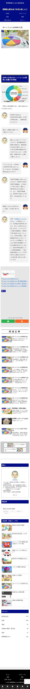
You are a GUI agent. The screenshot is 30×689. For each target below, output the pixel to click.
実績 (4, 291)
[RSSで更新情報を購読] (22, 321)
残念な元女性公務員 (9, 508)
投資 (8, 677)
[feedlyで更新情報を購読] (8, 321)
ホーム (8, 674)
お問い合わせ (7, 679)
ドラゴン (15, 479)
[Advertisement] (15, 60)
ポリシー (22, 679)
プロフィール (22, 674)
